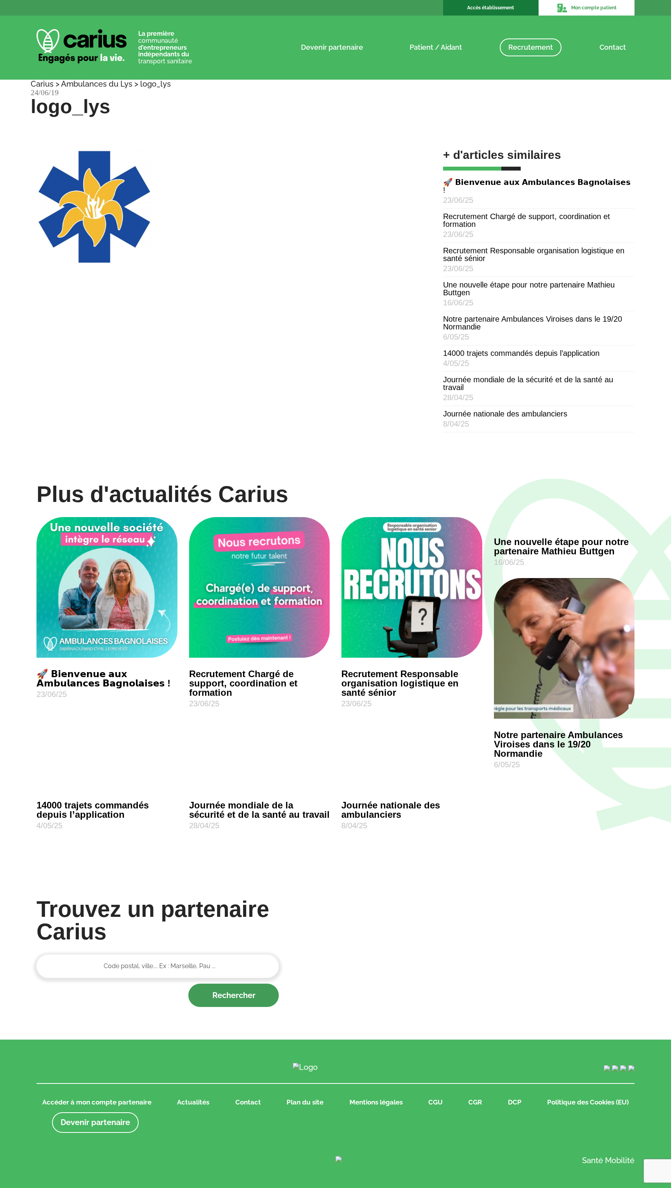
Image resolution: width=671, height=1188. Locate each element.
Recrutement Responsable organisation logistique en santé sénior (533, 254)
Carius (42, 84)
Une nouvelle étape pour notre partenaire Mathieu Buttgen (529, 288)
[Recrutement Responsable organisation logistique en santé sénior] (411, 587)
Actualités (193, 1102)
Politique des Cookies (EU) (588, 1102)
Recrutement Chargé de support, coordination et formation (526, 220)
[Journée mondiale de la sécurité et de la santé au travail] (259, 784)
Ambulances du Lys (96, 84)
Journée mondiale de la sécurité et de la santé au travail (528, 383)
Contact (613, 47)
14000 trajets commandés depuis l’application (521, 353)
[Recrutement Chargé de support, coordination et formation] (259, 587)
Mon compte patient (594, 7)
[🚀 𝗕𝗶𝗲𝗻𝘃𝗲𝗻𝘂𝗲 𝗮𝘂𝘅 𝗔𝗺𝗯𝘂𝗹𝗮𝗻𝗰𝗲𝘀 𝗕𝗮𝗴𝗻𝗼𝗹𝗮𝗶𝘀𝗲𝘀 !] (107, 587)
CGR (475, 1102)
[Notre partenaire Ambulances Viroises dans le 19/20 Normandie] (564, 648)
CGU (435, 1102)
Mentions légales (376, 1102)
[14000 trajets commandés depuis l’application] (107, 784)
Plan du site (305, 1102)
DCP (515, 1102)
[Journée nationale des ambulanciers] (411, 784)
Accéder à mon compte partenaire (96, 1102)
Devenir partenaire (332, 47)
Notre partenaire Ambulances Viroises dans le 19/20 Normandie (532, 323)
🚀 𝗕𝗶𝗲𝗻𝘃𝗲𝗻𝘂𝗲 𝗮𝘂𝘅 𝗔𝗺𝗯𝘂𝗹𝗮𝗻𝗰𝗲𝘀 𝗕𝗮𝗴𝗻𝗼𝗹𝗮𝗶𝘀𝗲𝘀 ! (537, 186)
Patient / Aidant (436, 47)
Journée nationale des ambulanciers (505, 413)
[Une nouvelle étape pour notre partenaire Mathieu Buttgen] (564, 521)
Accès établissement (490, 7)
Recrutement (530, 47)
